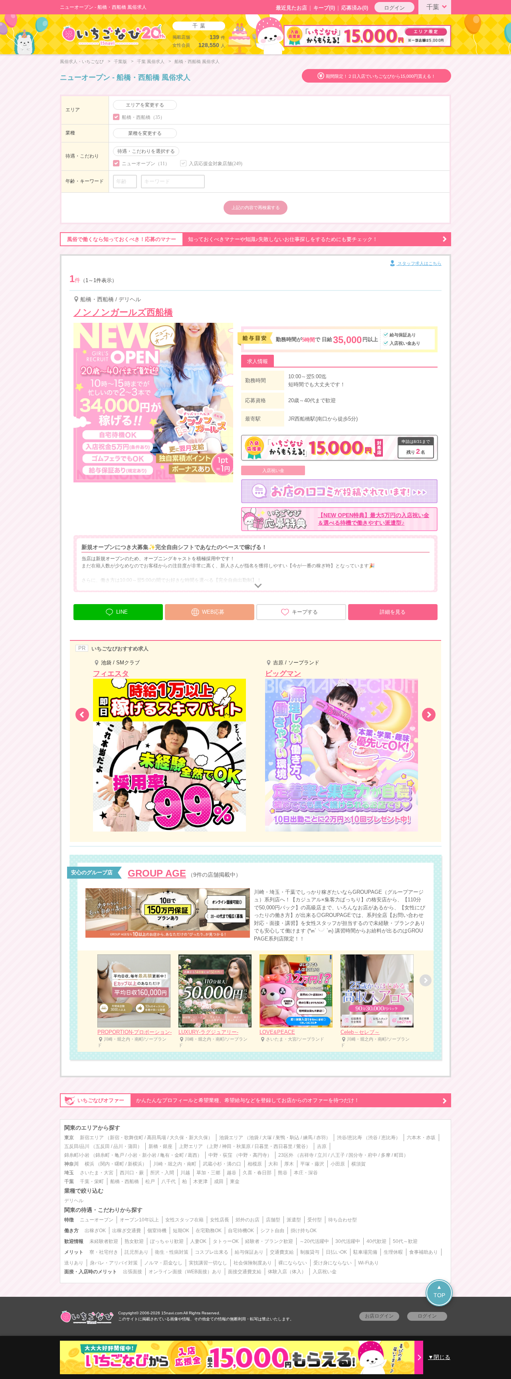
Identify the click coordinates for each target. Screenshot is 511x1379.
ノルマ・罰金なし (163, 1263)
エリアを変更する (145, 105)
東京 (69, 1137)
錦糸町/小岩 (76, 1155)
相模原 (255, 1164)
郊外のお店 (247, 1220)
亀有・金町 (172, 1155)
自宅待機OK (241, 1230)
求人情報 (257, 361)
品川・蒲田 (125, 1146)
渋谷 (373, 1137)
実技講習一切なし (208, 1263)
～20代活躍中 (314, 1241)
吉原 (322, 1146)
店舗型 (273, 1220)
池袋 (254, 1137)
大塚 (267, 1137)
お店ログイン (379, 1316)
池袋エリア (231, 1137)
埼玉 (69, 1173)
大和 (273, 1164)
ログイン (394, 8)
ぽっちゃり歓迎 (167, 1241)
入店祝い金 (325, 1271)
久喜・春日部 (257, 1173)
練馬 (308, 1137)
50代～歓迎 (405, 1241)
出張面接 (132, 1271)
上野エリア (191, 1146)
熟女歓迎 (134, 1241)
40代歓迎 (376, 1241)
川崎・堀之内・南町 (174, 1164)
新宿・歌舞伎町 (126, 1137)
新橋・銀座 (160, 1146)
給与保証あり (249, 1252)
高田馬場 (156, 1137)
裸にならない (292, 1263)
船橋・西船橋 (124, 1181)
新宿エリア (92, 1137)
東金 (235, 1181)
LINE (122, 612)
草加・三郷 (208, 1173)
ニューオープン (96, 1220)
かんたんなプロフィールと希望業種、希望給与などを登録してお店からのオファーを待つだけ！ (218, 1100)
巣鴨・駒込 (287, 1137)
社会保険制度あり (253, 1263)
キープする (305, 612)
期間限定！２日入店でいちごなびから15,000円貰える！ (381, 76)
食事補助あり (423, 1252)
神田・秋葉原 (236, 1146)
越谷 (231, 1173)
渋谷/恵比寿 (349, 1137)
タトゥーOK (226, 1241)
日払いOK (336, 1252)
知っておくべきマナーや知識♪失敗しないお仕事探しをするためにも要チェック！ (222, 239)
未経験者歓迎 (103, 1241)
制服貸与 (309, 1252)
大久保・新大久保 (189, 1137)
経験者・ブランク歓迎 (269, 1241)
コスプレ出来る (211, 1252)
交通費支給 (282, 1252)
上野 (213, 1146)
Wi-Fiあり (368, 1263)
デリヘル (73, 1200)
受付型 (314, 1220)
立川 (322, 1155)
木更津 (200, 1181)
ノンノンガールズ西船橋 (123, 312)
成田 (219, 1181)
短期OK (181, 1230)
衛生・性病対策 (171, 1252)
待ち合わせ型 (342, 1220)
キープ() (324, 8)
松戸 (150, 1181)
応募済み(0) (354, 8)
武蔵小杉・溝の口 (222, 1164)
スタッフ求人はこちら (419, 263)
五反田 (102, 1146)
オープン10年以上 (139, 1220)
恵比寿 (388, 1137)
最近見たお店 (291, 8)
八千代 (168, 1181)
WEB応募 (213, 612)
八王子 (338, 1155)
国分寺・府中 (363, 1155)
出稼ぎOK (95, 1230)
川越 (185, 1173)
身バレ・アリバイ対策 (114, 1263)
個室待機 (156, 1230)
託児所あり (137, 1252)
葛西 (192, 1155)
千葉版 (120, 61)
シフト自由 (272, 1230)
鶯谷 (301, 1146)
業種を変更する (145, 133)
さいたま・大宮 (96, 1173)
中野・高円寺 (252, 1155)
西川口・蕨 (132, 1173)
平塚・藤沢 (312, 1164)
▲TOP (439, 1291)
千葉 (432, 7)
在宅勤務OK (209, 1230)
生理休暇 (393, 1252)
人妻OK (198, 1241)
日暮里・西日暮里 (273, 1146)
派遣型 (294, 1220)
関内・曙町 (112, 1164)
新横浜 (135, 1164)
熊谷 (282, 1173)
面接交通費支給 (244, 1271)
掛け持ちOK (304, 1230)
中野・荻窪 (220, 1155)
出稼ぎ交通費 (126, 1230)
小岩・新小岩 (142, 1155)
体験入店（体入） (287, 1271)
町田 (399, 1155)
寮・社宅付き (103, 1252)
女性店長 (219, 1220)
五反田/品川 (76, 1146)
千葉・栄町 (92, 1181)
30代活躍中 (347, 1241)
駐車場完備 (365, 1252)
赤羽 (321, 1137)
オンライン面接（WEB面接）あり (185, 1271)
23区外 (285, 1155)
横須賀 (358, 1164)
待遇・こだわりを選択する (146, 151)
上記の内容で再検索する (256, 207)
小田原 (338, 1164)
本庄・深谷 (306, 1173)
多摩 (385, 1155)
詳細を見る (393, 612)
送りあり (73, 1263)
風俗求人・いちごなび (82, 61)
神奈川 (71, 1164)
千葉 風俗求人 (150, 61)
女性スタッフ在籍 (184, 1220)
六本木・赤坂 (421, 1137)
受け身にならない (332, 1263)
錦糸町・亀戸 (109, 1155)
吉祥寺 (306, 1155)
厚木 (289, 1164)
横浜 (89, 1164)
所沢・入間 (162, 1173)
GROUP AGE (157, 873)
